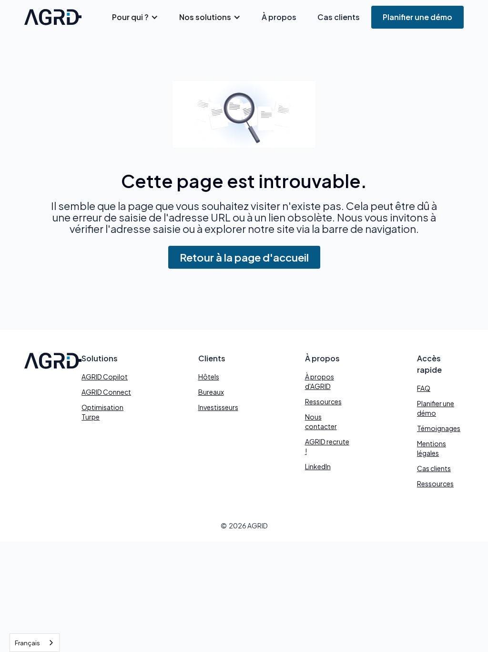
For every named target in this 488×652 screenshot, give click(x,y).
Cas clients (338, 17)
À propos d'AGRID (319, 381)
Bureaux (211, 392)
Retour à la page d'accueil (244, 257)
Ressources (323, 401)
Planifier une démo (417, 17)
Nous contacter (321, 421)
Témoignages (438, 428)
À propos (279, 17)
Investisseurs (218, 407)
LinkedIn (318, 466)
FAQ (423, 388)
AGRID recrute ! (327, 446)
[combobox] (35, 642)
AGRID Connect (106, 392)
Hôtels (208, 376)
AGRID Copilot (104, 376)
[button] (135, 17)
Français (27, 643)
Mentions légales (431, 448)
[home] (52, 17)
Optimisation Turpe (102, 412)
